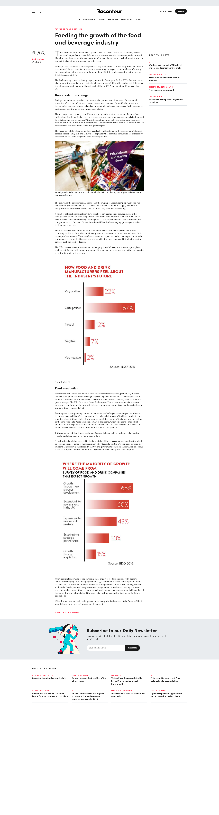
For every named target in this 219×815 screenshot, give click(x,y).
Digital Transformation (161, 87)
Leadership (126, 19)
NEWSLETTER (166, 11)
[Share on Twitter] (34, 53)
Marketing (113, 19)
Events (137, 19)
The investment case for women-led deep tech (128, 695)
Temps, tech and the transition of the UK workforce (89, 679)
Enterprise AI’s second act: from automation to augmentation (165, 679)
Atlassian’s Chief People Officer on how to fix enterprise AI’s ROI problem (50, 695)
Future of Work (80, 675)
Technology (89, 19)
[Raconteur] (109, 11)
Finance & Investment (122, 691)
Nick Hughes (38, 59)
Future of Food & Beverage (69, 29)
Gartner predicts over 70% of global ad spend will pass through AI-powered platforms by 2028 (88, 696)
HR (79, 19)
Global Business (157, 75)
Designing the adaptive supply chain (49, 678)
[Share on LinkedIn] (39, 53)
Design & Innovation (42, 675)
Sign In (181, 11)
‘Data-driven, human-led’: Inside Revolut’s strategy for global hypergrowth (126, 681)
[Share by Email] (43, 53)
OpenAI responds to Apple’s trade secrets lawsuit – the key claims (166, 695)
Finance (101, 19)
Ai (150, 62)
